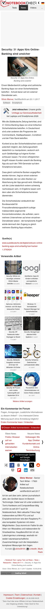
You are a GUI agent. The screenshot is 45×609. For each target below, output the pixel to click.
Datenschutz (26, 594)
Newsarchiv (7, 562)
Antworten (28, 422)
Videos (33, 7)
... (42, 7)
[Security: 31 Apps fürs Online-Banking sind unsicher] (23, 66)
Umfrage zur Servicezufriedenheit (26, 112)
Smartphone (17, 102)
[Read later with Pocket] (12, 470)
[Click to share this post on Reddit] (38, 465)
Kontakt (37, 594)
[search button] (36, 3)
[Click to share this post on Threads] (18, 465)
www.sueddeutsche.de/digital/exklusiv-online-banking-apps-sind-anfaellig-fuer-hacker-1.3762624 (22, 246)
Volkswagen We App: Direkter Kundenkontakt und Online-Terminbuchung (31, 444)
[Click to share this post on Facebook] (12, 465)
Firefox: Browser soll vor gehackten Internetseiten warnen (12, 444)
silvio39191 (20, 548)
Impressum (8, 594)
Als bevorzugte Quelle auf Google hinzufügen (25, 457)
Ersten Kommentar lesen (12, 422)
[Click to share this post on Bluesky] (25, 465)
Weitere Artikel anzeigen (22, 401)
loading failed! (6, 573)
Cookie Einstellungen (15, 598)
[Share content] (6, 465)
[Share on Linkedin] (25, 470)
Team (17, 594)
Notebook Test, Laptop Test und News (19, 560)
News (23, 7)
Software (6, 102)
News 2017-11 (18, 562)
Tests (14, 7)
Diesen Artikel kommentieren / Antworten (21, 427)
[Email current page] (32, 470)
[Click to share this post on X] (31, 465)
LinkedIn (33, 548)
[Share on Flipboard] (19, 470)
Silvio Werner (7, 99)
